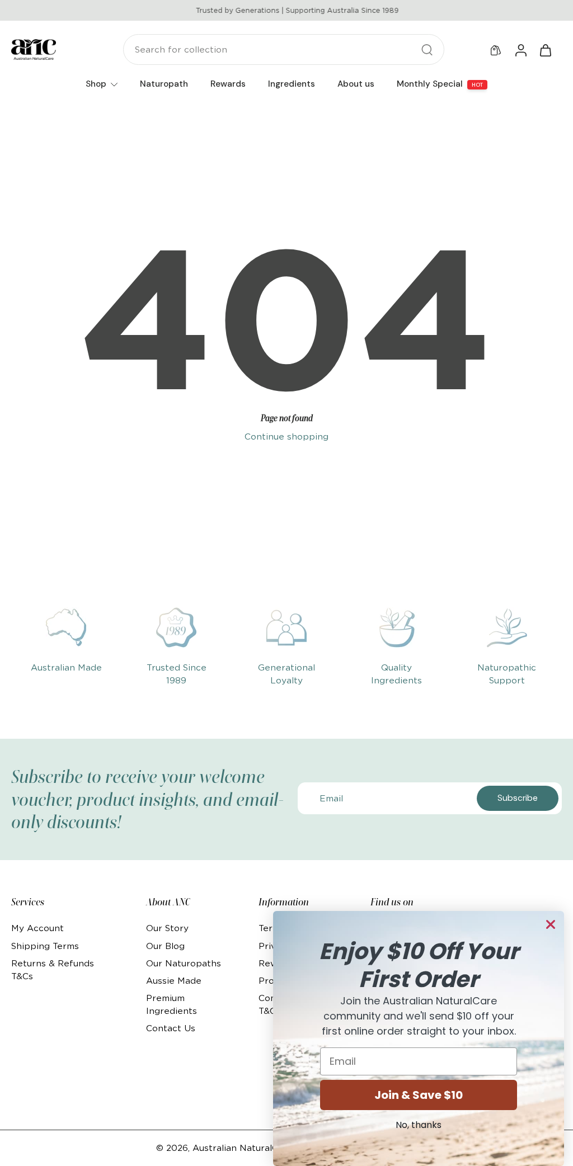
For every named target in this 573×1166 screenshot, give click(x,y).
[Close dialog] (551, 924)
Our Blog (165, 946)
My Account (37, 928)
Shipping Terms (45, 946)
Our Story (167, 928)
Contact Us (170, 1028)
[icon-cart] (545, 50)
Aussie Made (173, 980)
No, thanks (419, 1124)
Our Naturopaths (183, 963)
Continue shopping (286, 436)
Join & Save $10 (418, 1095)
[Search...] (427, 50)
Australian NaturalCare (242, 1148)
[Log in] (520, 50)
